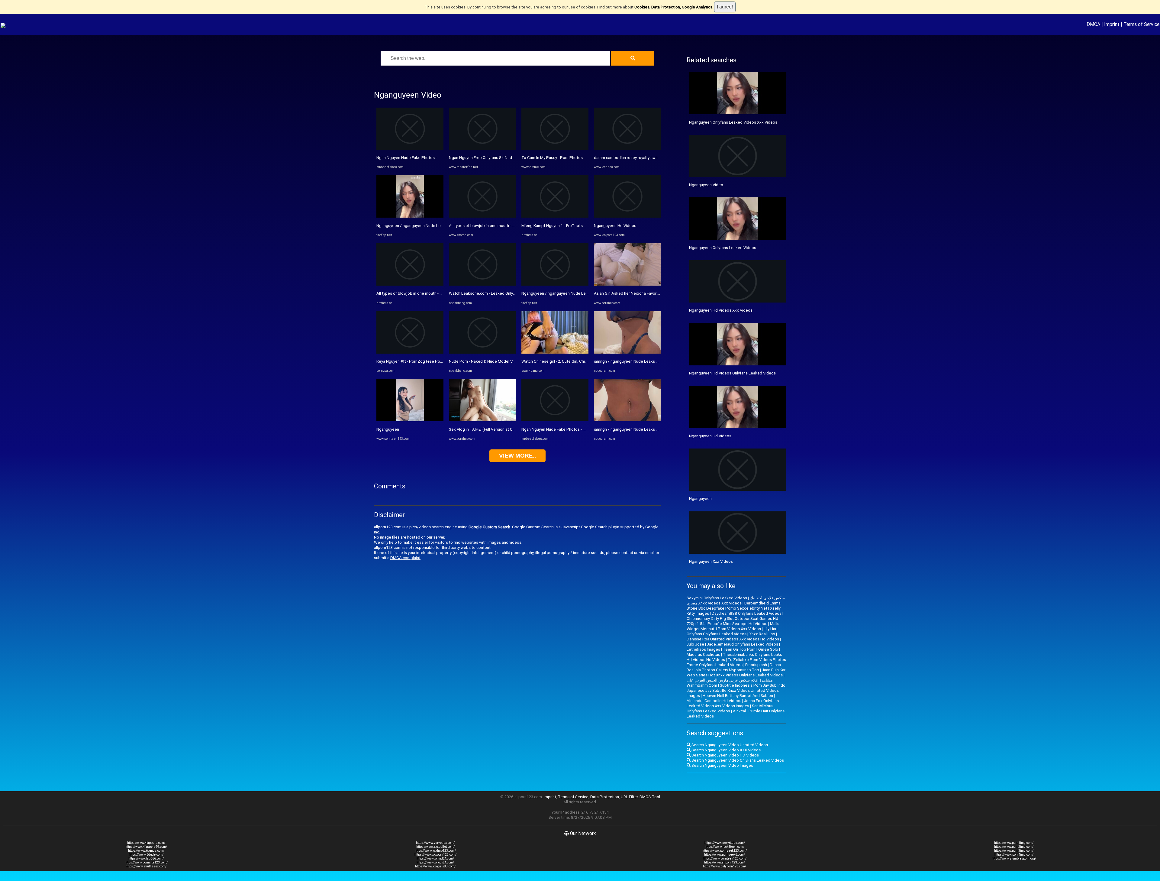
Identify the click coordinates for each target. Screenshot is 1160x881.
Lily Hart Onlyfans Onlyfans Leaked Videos (732, 631)
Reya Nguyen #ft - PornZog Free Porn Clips (414, 361)
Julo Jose (695, 644)
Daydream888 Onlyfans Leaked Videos (746, 613)
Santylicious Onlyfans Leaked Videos (730, 708)
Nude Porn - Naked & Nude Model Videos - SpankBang (497, 361)
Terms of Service (1141, 24)
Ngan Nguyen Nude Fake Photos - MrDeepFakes (419, 157)
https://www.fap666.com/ (146, 858)
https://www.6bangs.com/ (146, 851)
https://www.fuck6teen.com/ (724, 847)
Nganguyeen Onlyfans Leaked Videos (722, 247)
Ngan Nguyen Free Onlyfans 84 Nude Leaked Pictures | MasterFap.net (511, 157)
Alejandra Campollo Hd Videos (714, 700)
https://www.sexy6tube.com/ (724, 843)
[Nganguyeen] (409, 420)
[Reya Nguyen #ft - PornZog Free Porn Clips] (409, 352)
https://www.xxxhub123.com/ (435, 851)
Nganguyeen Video (706, 184)
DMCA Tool (650, 796)
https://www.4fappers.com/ (146, 843)
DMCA (1093, 24)
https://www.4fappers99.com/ (146, 847)
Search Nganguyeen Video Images (722, 765)
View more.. (517, 455)
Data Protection (604, 796)
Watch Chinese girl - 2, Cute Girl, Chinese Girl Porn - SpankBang (577, 361)
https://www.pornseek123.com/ (724, 851)
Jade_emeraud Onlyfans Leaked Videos (742, 644)
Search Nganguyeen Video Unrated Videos (729, 744)
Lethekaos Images (703, 649)
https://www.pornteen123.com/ (724, 858)
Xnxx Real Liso (762, 633)
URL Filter (629, 796)
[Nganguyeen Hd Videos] (627, 216)
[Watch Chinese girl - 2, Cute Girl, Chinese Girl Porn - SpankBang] (554, 352)
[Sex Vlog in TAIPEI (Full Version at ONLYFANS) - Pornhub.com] (482, 420)
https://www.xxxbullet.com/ (435, 847)
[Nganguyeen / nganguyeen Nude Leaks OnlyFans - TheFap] (409, 216)
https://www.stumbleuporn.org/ (1014, 858)
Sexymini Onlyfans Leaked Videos (717, 598)
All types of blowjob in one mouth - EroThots (416, 293)
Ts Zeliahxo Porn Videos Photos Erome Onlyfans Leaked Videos (736, 662)
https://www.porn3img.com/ (1013, 851)
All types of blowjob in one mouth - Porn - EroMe (492, 225)
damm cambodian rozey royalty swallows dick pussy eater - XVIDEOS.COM (660, 157)
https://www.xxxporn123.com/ (435, 855)
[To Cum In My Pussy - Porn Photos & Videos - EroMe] (554, 148)
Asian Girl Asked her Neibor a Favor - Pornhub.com (638, 293)
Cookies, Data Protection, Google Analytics (673, 7)
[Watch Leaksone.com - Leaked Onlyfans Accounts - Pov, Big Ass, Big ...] (482, 284)
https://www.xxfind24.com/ (435, 858)
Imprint (1112, 24)
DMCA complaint (405, 557)
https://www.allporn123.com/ (724, 862)
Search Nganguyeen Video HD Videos (725, 755)
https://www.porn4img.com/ (1013, 855)
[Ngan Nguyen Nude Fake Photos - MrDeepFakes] (409, 148)
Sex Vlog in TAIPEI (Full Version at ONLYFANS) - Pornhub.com (503, 429)
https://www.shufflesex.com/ (146, 866)
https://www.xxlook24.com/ (435, 862)
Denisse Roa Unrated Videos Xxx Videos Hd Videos (733, 639)
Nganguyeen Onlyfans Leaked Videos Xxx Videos (733, 122)
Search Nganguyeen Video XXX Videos (726, 750)
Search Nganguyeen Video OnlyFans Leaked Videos (737, 760)
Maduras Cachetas (703, 654)
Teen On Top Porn (739, 649)
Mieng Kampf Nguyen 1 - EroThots (552, 225)
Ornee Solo (768, 649)
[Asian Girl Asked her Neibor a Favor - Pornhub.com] (627, 284)
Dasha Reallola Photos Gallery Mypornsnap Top (734, 667)
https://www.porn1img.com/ (1013, 843)
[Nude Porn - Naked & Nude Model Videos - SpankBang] (482, 352)
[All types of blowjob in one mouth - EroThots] (409, 284)
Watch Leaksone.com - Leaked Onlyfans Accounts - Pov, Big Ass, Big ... (512, 293)
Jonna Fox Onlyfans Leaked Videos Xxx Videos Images (733, 703)
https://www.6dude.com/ (146, 855)
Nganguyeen (387, 429)
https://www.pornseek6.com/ (724, 855)
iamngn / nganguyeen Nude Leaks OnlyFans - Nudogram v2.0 (648, 361)
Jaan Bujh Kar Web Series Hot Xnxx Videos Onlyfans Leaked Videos (736, 672)
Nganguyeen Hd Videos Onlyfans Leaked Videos (732, 373)
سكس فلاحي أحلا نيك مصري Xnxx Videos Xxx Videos (736, 600)
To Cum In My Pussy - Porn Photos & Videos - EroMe (567, 157)
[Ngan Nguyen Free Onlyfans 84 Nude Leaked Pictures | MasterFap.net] (482, 148)
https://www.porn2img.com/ (1013, 847)
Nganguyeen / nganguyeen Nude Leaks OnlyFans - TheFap (428, 225)
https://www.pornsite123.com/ (146, 862)
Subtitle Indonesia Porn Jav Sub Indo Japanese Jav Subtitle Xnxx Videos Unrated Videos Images (736, 690)
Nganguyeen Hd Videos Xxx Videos (720, 310)
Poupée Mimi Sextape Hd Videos (737, 623)
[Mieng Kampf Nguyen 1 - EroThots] (554, 216)
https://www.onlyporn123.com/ (724, 866)
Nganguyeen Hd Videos (615, 225)
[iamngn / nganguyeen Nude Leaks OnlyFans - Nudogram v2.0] (627, 352)
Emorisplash (756, 664)
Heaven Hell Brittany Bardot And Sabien (738, 695)
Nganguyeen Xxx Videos (711, 561)
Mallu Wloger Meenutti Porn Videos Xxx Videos (733, 626)
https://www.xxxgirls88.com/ (435, 866)
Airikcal (739, 711)
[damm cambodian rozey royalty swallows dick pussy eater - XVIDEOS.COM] (627, 148)
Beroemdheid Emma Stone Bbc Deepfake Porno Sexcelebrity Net (734, 606)
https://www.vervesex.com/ (435, 843)
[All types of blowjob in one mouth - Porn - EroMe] (482, 216)
